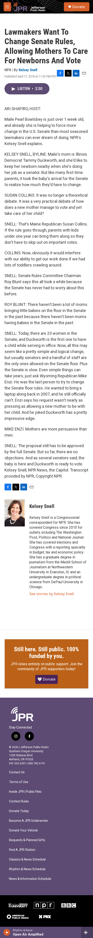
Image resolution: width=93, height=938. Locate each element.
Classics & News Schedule (27, 859)
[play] (7, 932)
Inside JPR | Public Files (25, 791)
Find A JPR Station (22, 849)
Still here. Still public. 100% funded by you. (46, 652)
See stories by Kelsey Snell (51, 593)
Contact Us (17, 772)
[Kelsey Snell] (15, 512)
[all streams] (87, 932)
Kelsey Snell (28, 70)
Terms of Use (18, 782)
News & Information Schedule (30, 879)
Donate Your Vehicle (23, 830)
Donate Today (19, 811)
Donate (78, 7)
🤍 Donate (46, 679)
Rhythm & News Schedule (27, 869)
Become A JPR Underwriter (28, 820)
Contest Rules (19, 801)
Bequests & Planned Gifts (27, 840)
